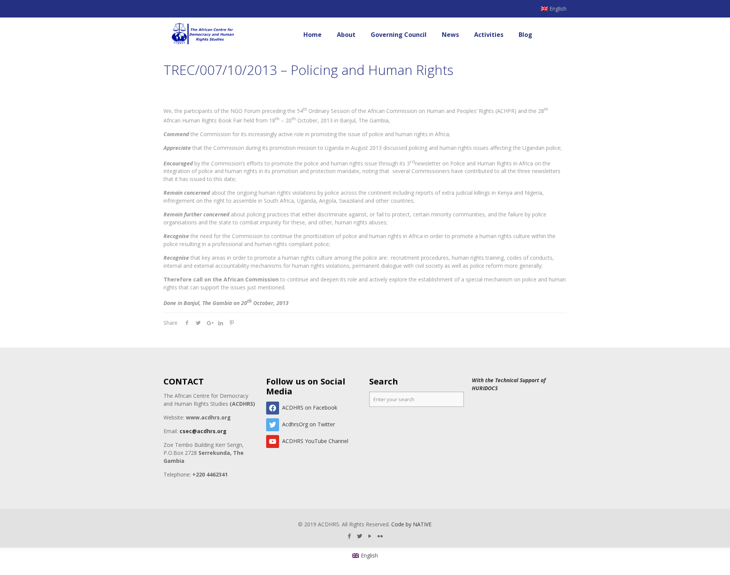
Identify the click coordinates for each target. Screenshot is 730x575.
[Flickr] (380, 536)
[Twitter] (360, 536)
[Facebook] (350, 536)
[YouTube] (370, 536)
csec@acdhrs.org (203, 431)
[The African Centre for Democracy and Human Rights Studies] (203, 34)
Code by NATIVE (411, 524)
